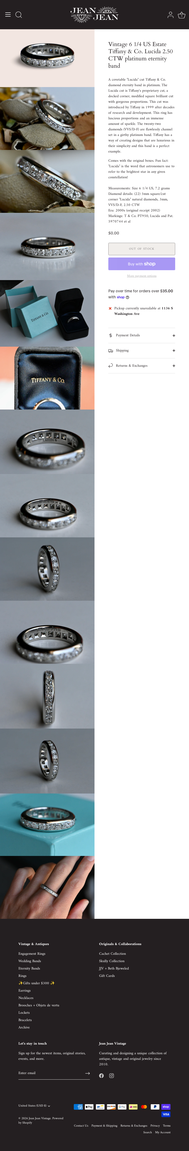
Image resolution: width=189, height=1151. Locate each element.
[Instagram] (111, 1075)
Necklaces (25, 998)
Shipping (122, 350)
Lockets (24, 1013)
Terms (167, 1126)
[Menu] (8, 14)
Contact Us (81, 1126)
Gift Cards (107, 976)
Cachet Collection (112, 954)
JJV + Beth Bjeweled (114, 968)
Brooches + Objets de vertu (38, 1005)
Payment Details (127, 335)
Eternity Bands (29, 968)
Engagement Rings (31, 954)
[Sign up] (87, 1073)
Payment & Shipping (104, 1126)
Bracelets (25, 1020)
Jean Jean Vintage (40, 1118)
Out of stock (141, 249)
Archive (24, 1027)
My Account (163, 1132)
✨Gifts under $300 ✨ (36, 983)
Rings (22, 976)
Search (147, 1132)
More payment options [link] (142, 276)
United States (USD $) (32, 1106)
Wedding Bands (29, 961)
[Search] (19, 15)
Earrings (24, 990)
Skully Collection (111, 961)
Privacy (155, 1126)
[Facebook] (101, 1075)
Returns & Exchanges (131, 366)
